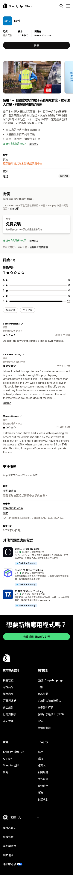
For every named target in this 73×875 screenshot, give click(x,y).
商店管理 (8, 720)
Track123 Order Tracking (29, 570)
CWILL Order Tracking (27, 549)
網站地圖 (8, 855)
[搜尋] (61, 6)
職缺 (40, 758)
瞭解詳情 (14, 208)
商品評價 (43, 693)
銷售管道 (8, 680)
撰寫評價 (10, 310)
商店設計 (8, 707)
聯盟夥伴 (43, 785)
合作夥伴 (43, 778)
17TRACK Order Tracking (29, 591)
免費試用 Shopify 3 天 (36, 636)
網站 (5, 513)
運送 (5, 176)
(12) (26, 35)
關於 (40, 751)
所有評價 (27, 310)
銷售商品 (8, 693)
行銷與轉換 (9, 714)
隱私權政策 (9, 490)
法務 (40, 792)
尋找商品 (8, 687)
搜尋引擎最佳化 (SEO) (51, 714)
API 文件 (8, 758)
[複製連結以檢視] (21, 323)
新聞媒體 (43, 772)
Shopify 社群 (11, 765)
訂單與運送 (9, 700)
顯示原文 (33, 144)
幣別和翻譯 (44, 727)
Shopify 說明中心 (13, 751)
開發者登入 (9, 828)
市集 (40, 687)
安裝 (36, 45)
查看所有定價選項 (39, 247)
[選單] (68, 6)
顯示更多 (7, 403)
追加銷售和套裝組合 (49, 700)
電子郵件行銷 (45, 707)
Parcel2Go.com (42, 35)
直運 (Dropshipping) (50, 680)
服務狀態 (43, 799)
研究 (5, 772)
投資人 (41, 765)
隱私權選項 (9, 864)
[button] (36, 556)
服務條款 (8, 837)
